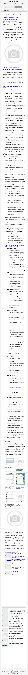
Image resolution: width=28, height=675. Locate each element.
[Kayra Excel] (14, 3)
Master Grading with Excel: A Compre (16, 643)
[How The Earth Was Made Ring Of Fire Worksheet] (5, 639)
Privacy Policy (18, 668)
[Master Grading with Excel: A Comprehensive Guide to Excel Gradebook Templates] (5, 645)
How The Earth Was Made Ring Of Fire (16, 638)
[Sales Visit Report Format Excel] (5, 636)
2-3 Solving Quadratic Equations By (15, 623)
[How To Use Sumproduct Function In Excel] (8, 565)
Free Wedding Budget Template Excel (16, 613)
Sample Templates (18, 670)
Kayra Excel (17, 673)
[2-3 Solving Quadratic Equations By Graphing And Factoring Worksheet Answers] (5, 624)
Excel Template (16, 671)
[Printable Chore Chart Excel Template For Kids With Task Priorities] (8, 554)
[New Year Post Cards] (8, 572)
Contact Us (9, 668)
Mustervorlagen (14, 672)
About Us (5, 668)
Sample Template (11, 670)
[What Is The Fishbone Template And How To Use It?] (5, 629)
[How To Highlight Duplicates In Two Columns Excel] (8, 560)
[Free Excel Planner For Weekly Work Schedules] (5, 619)
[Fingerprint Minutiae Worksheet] (5, 609)
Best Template (23, 671)
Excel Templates (9, 14)
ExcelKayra (7, 547)
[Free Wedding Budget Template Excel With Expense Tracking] (5, 614)
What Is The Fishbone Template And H (16, 628)
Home (4, 14)
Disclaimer (14, 668)
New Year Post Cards (15, 571)
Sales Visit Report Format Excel (15, 633)
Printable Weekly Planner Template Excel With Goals (13, 22)
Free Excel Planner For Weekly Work (16, 618)
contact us (21, 548)
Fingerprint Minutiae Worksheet (15, 608)
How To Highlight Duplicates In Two (18, 559)
